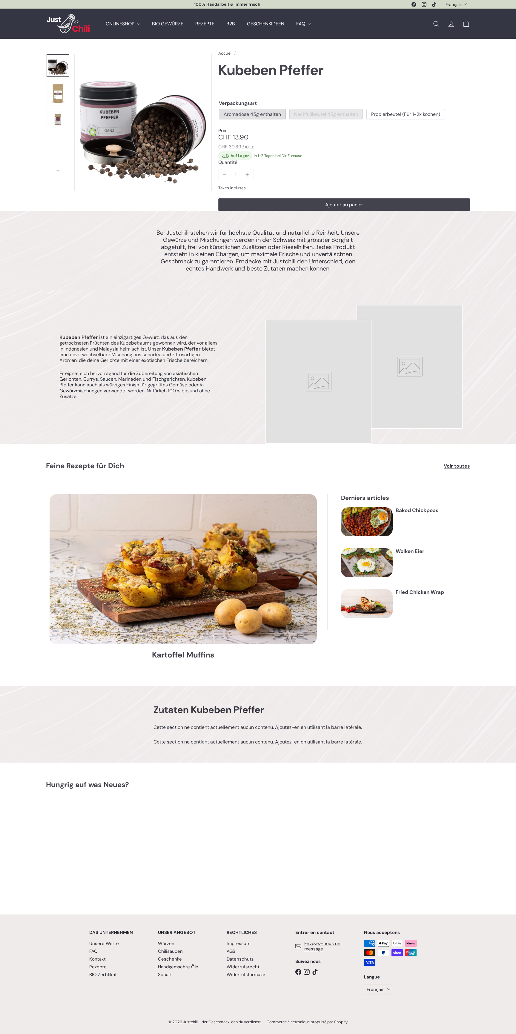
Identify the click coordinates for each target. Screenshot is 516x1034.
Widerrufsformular (246, 975)
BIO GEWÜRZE (167, 24)
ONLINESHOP (121, 24)
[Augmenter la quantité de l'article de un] (247, 174)
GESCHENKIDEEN (265, 24)
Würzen (166, 944)
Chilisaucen (170, 951)
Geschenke (170, 959)
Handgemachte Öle (178, 967)
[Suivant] (58, 169)
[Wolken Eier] (367, 562)
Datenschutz (240, 959)
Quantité (227, 162)
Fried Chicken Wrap (420, 592)
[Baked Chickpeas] (367, 521)
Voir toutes (457, 466)
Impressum (238, 944)
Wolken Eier (410, 551)
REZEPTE (204, 24)
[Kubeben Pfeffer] (79, 847)
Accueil (225, 53)
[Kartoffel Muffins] (183, 569)
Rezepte (98, 967)
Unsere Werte (104, 944)
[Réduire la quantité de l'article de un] (224, 174)
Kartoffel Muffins (183, 655)
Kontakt (97, 959)
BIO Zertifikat (103, 975)
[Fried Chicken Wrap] (367, 603)
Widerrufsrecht (243, 967)
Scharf (165, 975)
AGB (231, 951)
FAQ (301, 24)
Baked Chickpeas (417, 510)
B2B (230, 24)
